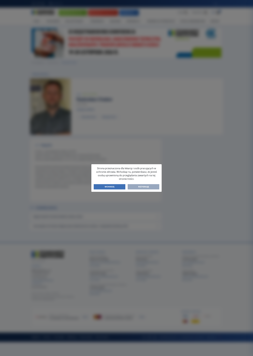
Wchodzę (109, 186)
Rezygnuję (143, 186)
